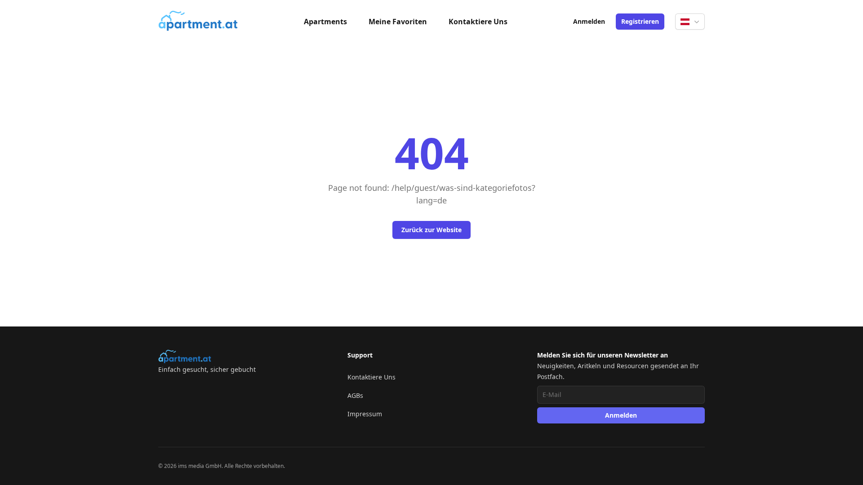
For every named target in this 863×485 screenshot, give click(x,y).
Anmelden (589, 21)
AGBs (355, 395)
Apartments (325, 21)
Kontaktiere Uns (478, 21)
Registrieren (640, 21)
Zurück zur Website (431, 229)
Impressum (364, 414)
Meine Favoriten (398, 21)
